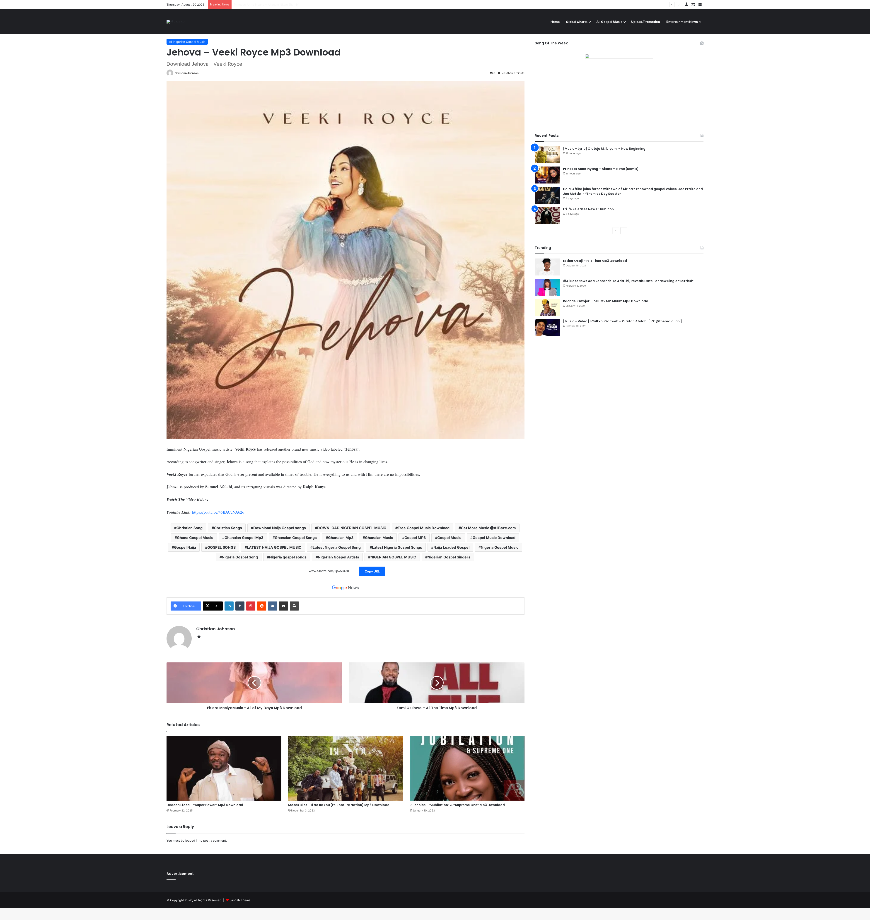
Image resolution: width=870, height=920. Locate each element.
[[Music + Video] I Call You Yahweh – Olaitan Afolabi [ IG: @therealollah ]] (547, 327)
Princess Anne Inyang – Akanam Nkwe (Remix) (601, 169)
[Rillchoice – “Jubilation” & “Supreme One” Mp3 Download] (467, 768)
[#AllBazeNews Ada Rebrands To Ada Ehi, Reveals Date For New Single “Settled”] (547, 287)
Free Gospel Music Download (424, 528)
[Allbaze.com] (177, 22)
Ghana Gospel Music (195, 537)
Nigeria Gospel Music (499, 547)
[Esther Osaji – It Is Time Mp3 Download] (547, 266)
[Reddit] (261, 606)
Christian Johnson (186, 73)
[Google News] (345, 588)
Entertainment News (682, 22)
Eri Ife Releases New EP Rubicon (588, 209)
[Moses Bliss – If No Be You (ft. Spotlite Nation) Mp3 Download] (345, 768)
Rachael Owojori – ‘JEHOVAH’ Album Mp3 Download (605, 301)
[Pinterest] (250, 606)
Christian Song (189, 528)
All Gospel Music (609, 22)
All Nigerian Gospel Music (187, 41)
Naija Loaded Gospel (451, 547)
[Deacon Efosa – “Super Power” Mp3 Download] (224, 768)
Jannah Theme (240, 900)
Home (555, 22)
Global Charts (576, 22)
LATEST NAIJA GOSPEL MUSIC (274, 547)
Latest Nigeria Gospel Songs (397, 547)
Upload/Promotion (645, 22)
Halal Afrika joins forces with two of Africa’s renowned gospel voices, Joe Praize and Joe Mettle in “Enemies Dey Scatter (319, 4)
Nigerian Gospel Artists (338, 557)
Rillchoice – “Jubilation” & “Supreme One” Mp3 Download (457, 805)
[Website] (199, 636)
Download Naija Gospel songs (279, 528)
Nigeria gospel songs (288, 557)
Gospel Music (449, 537)
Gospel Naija (185, 547)
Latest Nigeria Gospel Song (337, 547)
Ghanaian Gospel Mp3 (244, 537)
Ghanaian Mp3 (341, 537)
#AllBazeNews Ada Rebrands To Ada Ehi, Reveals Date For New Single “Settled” (628, 281)
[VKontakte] (272, 606)
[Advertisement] (619, 379)
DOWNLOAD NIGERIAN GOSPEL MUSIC (351, 528)
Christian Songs (228, 528)
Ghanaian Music (379, 537)
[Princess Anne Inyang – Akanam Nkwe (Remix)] (547, 175)
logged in (191, 840)
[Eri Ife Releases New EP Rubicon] (547, 215)
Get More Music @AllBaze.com (488, 528)
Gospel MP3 (415, 537)
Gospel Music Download (494, 537)
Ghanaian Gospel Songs (296, 537)
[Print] (294, 606)
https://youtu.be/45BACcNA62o (218, 512)
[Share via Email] (283, 606)
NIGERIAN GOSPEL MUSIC (393, 557)
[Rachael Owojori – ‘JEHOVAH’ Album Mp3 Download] (547, 307)
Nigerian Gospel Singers (449, 557)
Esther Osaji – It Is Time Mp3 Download (595, 260)
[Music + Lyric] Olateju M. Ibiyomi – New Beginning (604, 148)
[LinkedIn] (229, 606)
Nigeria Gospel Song (240, 557)
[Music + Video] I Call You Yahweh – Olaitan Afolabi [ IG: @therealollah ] (622, 321)
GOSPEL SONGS (221, 547)
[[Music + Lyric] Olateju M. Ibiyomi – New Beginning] (547, 154)
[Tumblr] (239, 606)
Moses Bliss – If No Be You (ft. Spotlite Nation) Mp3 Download (338, 805)
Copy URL (372, 571)
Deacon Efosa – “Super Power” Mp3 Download (205, 805)
